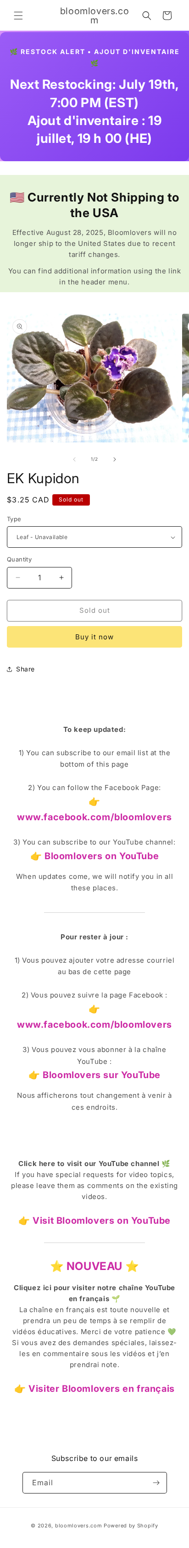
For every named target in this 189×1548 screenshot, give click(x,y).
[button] (18, 15)
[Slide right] (115, 459)
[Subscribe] (156, 1482)
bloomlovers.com (78, 1525)
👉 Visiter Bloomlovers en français (94, 1388)
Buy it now (94, 636)
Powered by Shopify (131, 1525)
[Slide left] (74, 459)
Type (14, 519)
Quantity (19, 559)
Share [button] (25, 669)
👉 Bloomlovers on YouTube (94, 855)
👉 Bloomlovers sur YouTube (94, 1074)
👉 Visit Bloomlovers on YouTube (94, 1220)
